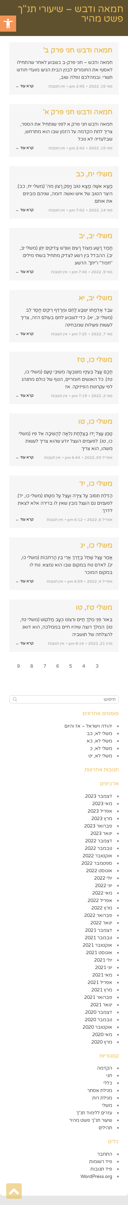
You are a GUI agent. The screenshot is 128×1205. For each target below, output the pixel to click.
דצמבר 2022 (98, 841)
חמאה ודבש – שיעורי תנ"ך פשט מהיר (70, 14)
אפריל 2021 (100, 982)
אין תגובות (56, 86)
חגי (109, 1075)
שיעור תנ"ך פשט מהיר (90, 1120)
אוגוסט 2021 (99, 952)
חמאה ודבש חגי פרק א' (77, 112)
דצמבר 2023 (98, 796)
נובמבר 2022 (98, 848)
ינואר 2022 (101, 923)
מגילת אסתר (99, 1090)
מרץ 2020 (101, 1042)
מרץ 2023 (101, 818)
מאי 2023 (102, 803)
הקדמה (104, 1068)
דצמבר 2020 (98, 1012)
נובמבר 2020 (98, 1019)
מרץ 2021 (101, 990)
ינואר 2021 (101, 1005)
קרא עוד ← (25, 86)
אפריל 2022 (100, 900)
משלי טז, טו (94, 607)
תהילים (105, 1128)
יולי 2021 (103, 960)
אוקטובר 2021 (97, 945)
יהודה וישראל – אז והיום (88, 726)
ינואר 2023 (101, 833)
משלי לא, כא (99, 741)
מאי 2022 (102, 893)
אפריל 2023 (100, 811)
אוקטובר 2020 (97, 1027)
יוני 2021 (103, 967)
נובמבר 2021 (98, 938)
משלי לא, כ (101, 748)
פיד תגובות (101, 1169)
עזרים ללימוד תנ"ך (94, 1113)
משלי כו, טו (95, 421)
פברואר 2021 (98, 997)
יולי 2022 (103, 878)
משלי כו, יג (96, 545)
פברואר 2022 (98, 915)
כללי (107, 1083)
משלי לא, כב (99, 733)
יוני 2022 (103, 885)
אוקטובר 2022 (97, 856)
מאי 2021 (102, 975)
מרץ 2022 (101, 908)
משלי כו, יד (95, 484)
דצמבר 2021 (98, 930)
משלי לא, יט (100, 756)
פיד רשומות (100, 1161)
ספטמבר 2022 (96, 863)
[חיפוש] (14, 699)
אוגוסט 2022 (99, 870)
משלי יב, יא (95, 298)
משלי (107, 1105)
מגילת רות (102, 1098)
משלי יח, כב (94, 174)
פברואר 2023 (98, 826)
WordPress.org (96, 1176)
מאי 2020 (102, 1034)
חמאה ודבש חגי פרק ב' (77, 50)
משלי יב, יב (95, 236)
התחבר (104, 1154)
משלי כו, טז (94, 360)
